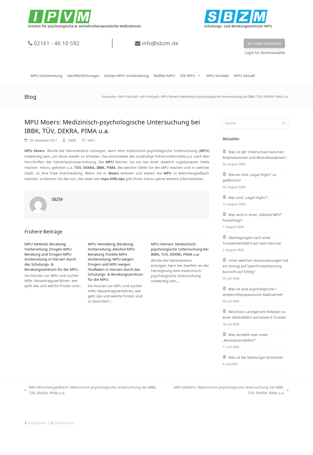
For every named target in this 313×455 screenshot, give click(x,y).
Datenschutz (64, 423)
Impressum (37, 423)
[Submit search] (283, 123)
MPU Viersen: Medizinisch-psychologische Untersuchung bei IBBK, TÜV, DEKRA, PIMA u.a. (180, 248)
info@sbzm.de (159, 43)
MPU (91, 140)
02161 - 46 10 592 (55, 43)
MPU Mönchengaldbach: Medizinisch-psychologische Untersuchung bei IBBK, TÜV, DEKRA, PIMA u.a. (90, 390)
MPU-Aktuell (128, 96)
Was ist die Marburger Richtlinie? (255, 357)
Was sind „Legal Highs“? (248, 197)
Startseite (109, 96)
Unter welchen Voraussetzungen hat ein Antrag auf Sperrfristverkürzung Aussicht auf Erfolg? (255, 266)
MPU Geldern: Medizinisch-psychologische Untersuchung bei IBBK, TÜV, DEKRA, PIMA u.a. (225, 390)
